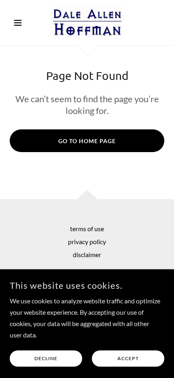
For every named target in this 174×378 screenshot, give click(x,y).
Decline (45, 359)
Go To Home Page (87, 140)
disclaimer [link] (87, 254)
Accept (128, 359)
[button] (21, 23)
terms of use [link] (87, 228)
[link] (87, 22)
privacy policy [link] (87, 241)
